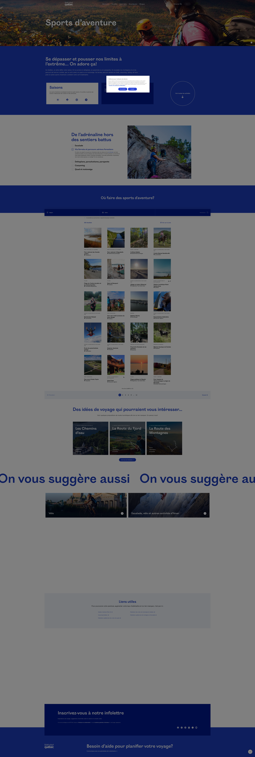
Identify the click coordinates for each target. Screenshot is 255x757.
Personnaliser (123, 89)
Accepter (132, 89)
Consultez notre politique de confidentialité (117, 85)
